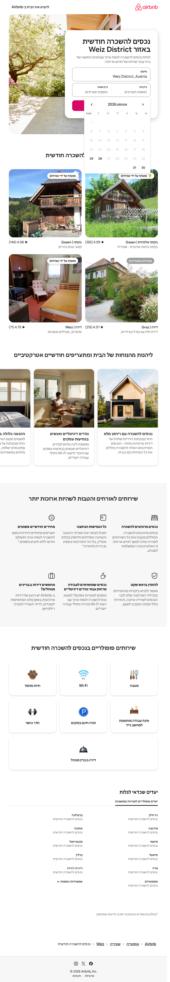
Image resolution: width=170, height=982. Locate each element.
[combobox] (111, 76)
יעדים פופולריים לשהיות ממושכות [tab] (136, 801)
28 (100, 159)
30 (143, 168)
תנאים (77, 976)
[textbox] (131, 92)
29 (91, 159)
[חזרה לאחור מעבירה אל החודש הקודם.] (142, 104)
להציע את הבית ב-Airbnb (30, 7)
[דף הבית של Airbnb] (146, 7)
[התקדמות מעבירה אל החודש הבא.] (92, 104)
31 (134, 168)
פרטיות (89, 976)
